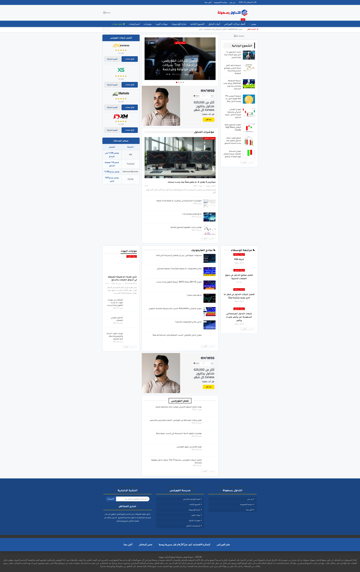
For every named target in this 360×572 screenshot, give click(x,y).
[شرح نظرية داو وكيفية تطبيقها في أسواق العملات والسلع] (121, 264)
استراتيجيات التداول (193, 526)
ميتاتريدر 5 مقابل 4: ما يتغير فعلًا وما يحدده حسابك (192, 182)
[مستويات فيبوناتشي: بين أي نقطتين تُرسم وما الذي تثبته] (209, 258)
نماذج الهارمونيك (179, 24)
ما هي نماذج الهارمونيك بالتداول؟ (188, 322)
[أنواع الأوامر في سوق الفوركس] (209, 449)
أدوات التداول (214, 24)
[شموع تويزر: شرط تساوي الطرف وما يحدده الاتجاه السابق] (249, 140)
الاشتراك (110, 499)
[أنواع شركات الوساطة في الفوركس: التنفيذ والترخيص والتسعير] (209, 423)
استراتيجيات (134, 24)
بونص (253, 24)
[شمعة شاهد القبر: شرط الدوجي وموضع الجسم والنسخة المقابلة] (249, 68)
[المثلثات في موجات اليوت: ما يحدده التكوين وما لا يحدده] (131, 303)
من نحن (232, 2)
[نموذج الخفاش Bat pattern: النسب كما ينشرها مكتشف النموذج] (209, 311)
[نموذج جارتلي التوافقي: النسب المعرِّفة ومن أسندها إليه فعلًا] (209, 338)
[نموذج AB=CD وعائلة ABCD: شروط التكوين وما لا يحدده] (209, 285)
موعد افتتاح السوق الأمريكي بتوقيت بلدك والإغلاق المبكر (179, 407)
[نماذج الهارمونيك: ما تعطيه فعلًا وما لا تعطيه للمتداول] (209, 271)
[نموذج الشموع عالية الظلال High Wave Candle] (249, 127)
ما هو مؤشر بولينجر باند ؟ (192, 214)
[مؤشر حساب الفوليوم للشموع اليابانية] (209, 230)
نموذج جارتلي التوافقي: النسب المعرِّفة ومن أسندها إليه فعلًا (177, 335)
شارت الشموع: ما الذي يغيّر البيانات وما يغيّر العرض (232, 54)
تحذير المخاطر (145, 544)
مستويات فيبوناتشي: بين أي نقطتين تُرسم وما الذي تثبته (179, 255)
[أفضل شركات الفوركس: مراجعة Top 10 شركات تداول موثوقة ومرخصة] (209, 463)
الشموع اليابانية (197, 24)
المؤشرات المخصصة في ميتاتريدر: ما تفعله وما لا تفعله (179, 200)
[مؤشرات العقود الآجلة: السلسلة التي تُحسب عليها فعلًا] (209, 436)
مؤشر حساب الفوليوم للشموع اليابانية (186, 227)
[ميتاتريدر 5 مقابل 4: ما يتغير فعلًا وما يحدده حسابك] (180, 157)
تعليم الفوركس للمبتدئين (191, 499)
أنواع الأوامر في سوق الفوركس (189, 447)
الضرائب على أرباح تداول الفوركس (180, 67)
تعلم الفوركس (223, 544)
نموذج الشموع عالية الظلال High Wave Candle (233, 127)
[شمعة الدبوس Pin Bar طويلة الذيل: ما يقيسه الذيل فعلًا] (249, 99)
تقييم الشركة (112, 59)
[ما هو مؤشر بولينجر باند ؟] (209, 216)
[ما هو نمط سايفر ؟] (209, 298)
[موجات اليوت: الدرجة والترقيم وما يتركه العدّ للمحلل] (131, 336)
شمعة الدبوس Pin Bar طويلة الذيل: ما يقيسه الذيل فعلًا (233, 98)
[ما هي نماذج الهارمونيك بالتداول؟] (209, 324)
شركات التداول (239, 270)
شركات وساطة (239, 255)
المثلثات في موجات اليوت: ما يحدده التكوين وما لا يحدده (115, 302)
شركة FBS (239, 259)
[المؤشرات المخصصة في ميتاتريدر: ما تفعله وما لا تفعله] (209, 203)
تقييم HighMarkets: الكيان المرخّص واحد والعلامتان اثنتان (220, 29)
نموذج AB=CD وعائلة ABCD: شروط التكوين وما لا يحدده (179, 282)
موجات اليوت (161, 24)
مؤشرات (147, 24)
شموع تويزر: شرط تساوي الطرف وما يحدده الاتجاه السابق (232, 140)
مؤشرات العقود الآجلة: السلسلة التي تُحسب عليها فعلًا (179, 433)
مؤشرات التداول (209, 138)
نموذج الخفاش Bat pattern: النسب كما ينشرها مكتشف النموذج (175, 308)
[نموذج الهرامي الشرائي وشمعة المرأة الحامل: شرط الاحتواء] (249, 112)
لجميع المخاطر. (122, 521)
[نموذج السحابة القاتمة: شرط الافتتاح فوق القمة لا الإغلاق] (249, 154)
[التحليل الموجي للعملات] (131, 320)
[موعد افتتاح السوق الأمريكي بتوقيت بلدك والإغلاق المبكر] (209, 409)
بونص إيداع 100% (111, 171)
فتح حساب (117, 24)
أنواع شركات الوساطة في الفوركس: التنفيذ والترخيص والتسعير (176, 420)
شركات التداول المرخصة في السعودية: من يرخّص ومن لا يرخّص (239, 317)
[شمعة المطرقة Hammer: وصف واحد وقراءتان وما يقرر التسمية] (249, 83)
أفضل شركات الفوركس (234, 23)
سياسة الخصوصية (220, 2)
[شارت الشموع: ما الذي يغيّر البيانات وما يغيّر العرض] (249, 55)
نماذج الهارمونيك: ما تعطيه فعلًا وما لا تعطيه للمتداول (179, 268)
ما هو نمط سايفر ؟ (194, 295)
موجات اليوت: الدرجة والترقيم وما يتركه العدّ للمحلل (115, 336)
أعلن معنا (208, 2)
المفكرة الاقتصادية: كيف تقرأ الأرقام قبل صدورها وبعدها (184, 544)
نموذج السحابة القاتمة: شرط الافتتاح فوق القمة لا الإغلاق (232, 154)
